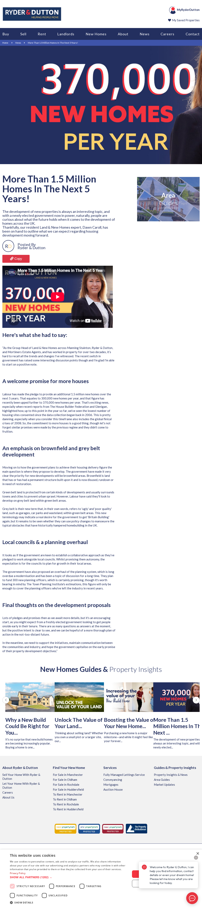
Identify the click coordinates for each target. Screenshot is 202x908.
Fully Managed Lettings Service (124, 774)
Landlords (65, 34)
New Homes (96, 34)
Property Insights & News (171, 774)
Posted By (27, 244)
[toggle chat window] (192, 898)
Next (196, 700)
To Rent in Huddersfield (68, 809)
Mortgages (110, 784)
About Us (8, 797)
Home (5, 42)
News (145, 34)
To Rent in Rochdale (66, 804)
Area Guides (162, 779)
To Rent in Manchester (67, 794)
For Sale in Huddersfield (68, 789)
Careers (167, 34)
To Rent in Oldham (65, 799)
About (123, 34)
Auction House (113, 789)
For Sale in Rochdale (66, 784)
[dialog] (101, 878)
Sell (23, 34)
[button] (68, 877)
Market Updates (164, 784)
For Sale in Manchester (68, 774)
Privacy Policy (17, 873)
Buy (5, 34)
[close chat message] (196, 858)
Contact (193, 34)
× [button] (197, 853)
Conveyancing (112, 779)
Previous (5, 700)
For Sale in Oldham (65, 779)
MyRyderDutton (188, 9)
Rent (42, 34)
